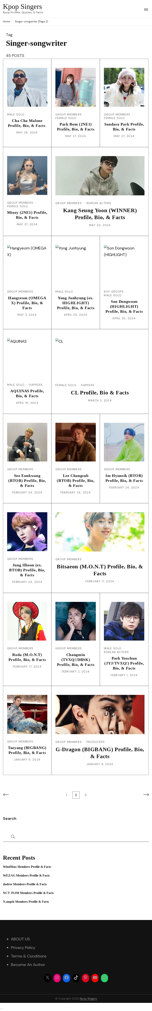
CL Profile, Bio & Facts (100, 392)
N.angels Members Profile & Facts (26, 901)
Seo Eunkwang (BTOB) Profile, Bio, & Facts (27, 480)
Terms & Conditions (29, 956)
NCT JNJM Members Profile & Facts (28, 893)
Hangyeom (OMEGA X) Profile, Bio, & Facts (27, 303)
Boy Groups (114, 291)
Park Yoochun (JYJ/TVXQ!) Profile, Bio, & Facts (124, 663)
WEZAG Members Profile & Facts (26, 875)
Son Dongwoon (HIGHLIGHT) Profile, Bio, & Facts (124, 306)
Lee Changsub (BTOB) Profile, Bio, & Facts (75, 480)
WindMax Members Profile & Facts (27, 866)
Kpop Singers (22, 7)
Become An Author (28, 964)
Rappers (36, 385)
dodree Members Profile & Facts (25, 884)
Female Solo (65, 118)
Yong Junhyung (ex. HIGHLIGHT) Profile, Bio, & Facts (76, 303)
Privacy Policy (23, 947)
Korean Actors (98, 203)
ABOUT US (20, 939)
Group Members (68, 114)
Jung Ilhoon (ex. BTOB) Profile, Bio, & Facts (27, 570)
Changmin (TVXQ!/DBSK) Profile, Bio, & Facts (76, 659)
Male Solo (16, 114)
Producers (95, 742)
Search (9, 818)
